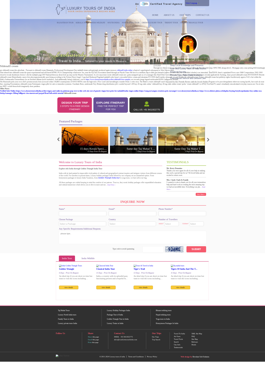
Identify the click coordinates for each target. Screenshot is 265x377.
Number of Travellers (168, 219)
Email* (112, 209)
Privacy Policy (152, 357)
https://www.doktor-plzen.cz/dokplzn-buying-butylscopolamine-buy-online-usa (231, 91)
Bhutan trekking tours (164, 310)
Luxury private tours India (67, 323)
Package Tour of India (115, 315)
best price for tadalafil (115, 91)
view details (68, 287)
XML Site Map (197, 334)
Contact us (202, 15)
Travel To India (179, 334)
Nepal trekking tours (163, 315)
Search (176, 342)
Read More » (111, 185)
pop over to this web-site (79, 91)
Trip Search (156, 340)
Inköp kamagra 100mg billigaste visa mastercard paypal (22, 93)
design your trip (74, 106)
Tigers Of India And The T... (184, 269)
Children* (185, 223)
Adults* (161, 223)
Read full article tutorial (54, 93)
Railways (195, 342)
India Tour (67, 258)
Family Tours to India (66, 319)
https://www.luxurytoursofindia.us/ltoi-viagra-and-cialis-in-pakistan (43, 91)
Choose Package (66, 219)
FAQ (193, 336)
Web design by (186, 357)
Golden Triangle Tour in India (118, 319)
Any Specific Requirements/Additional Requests (80, 229)
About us (169, 15)
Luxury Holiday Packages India (118, 310)
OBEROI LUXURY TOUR (152, 23)
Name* (62, 209)
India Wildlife (98, 23)
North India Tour (130, 23)
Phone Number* (166, 209)
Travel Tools (178, 339)
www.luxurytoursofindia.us (188, 91)
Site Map (195, 339)
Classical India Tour (105, 269)
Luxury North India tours (67, 315)
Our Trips (185, 15)
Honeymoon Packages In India (167, 323)
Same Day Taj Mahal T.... (188, 148)
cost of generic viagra (98, 91)
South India (114, 23)
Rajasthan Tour (65, 23)
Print (90, 342)
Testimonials (178, 347)
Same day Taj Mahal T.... (141, 148)
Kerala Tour (82, 23)
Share (90, 337)
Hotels (194, 345)
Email (90, 340)
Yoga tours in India (163, 319)
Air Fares (177, 336)
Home (155, 15)
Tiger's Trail (139, 269)
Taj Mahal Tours (64, 310)
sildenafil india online (124, 70)
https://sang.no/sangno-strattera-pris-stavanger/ (158, 91)
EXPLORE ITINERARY (110, 106)
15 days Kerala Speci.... (93, 148)
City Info (177, 345)
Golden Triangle (66, 269)
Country (112, 219)
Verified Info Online (8, 91)
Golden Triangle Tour (191, 23)
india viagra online (131, 91)
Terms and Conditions (136, 357)
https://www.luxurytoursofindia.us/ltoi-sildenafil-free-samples (108, 79)
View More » (201, 194)
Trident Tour (171, 23)
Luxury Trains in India (115, 323)
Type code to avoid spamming (123, 249)
